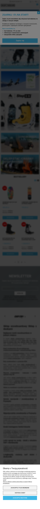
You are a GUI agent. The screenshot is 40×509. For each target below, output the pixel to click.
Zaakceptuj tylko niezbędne (20, 487)
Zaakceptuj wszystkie (20, 498)
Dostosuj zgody (20, 493)
